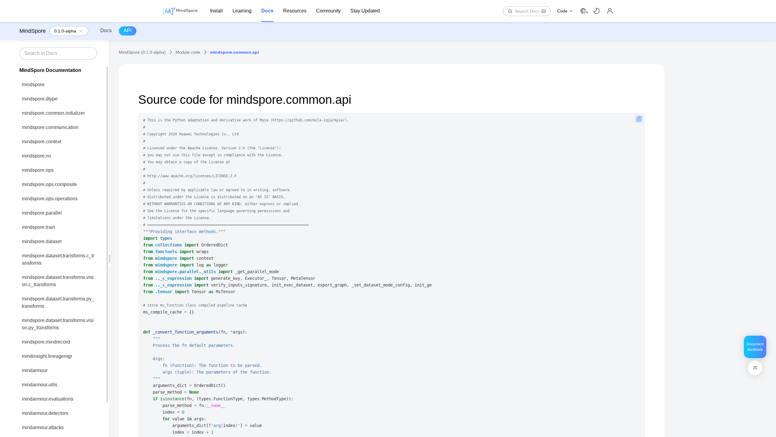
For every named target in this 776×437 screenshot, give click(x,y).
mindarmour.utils (39, 384)
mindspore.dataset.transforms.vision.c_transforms (58, 281)
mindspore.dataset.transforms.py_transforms (58, 302)
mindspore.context (41, 141)
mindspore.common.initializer (53, 113)
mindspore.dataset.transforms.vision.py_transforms (58, 324)
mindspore (33, 84)
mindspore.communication (50, 127)
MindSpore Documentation (50, 70)
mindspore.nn (36, 155)
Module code (188, 52)
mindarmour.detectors (45, 413)
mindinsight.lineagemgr (47, 356)
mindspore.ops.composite (49, 184)
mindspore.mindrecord (46, 341)
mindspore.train (38, 227)
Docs (106, 30)
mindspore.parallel (42, 212)
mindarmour (35, 370)
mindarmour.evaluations (47, 398)
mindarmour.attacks (43, 427)
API (128, 30)
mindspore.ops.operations (50, 198)
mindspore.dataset (42, 241)
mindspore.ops (38, 170)
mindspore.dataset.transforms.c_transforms (58, 259)
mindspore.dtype (40, 98)
